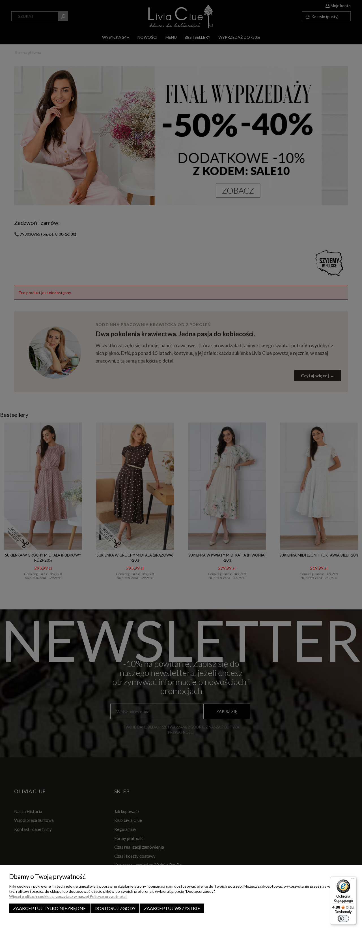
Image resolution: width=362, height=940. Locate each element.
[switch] (343, 918)
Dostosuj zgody (114, 908)
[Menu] (353, 879)
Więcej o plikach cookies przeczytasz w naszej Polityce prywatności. (68, 896)
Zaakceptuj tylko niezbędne (49, 908)
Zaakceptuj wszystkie (172, 908)
